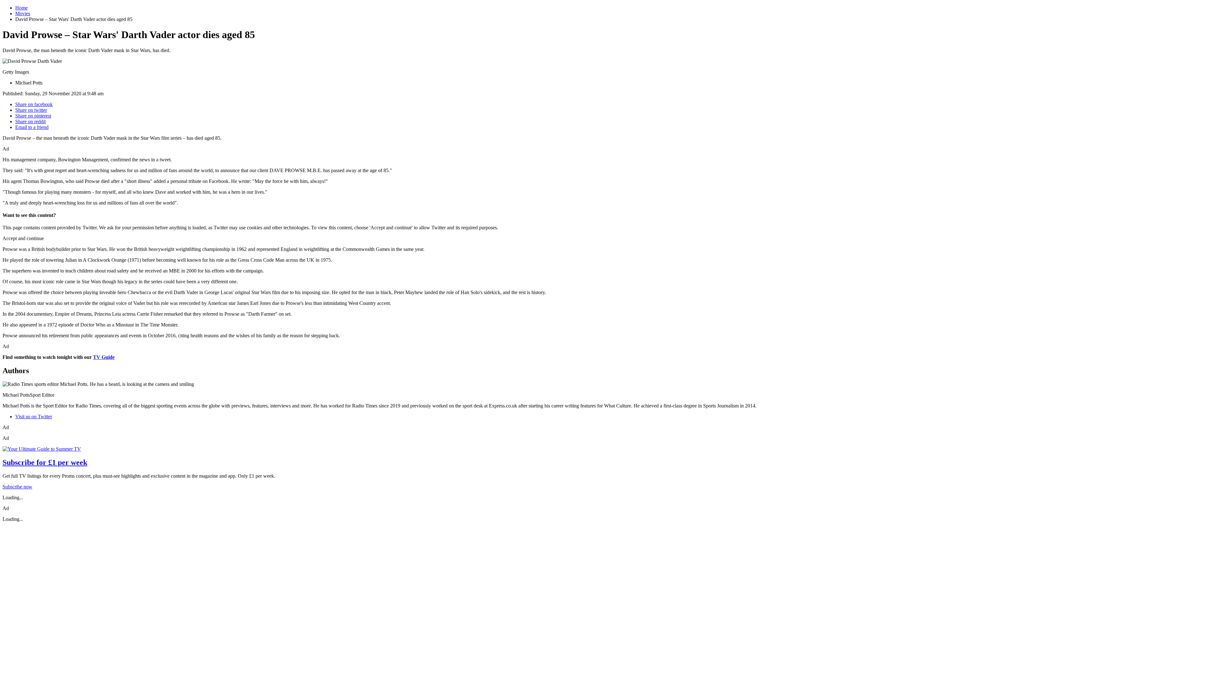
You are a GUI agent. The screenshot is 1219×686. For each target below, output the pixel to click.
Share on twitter (31, 110)
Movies (22, 13)
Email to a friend (32, 127)
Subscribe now (17, 486)
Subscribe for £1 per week (45, 462)
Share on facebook (34, 104)
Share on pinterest (33, 115)
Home (21, 7)
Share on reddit (30, 121)
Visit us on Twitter (33, 416)
